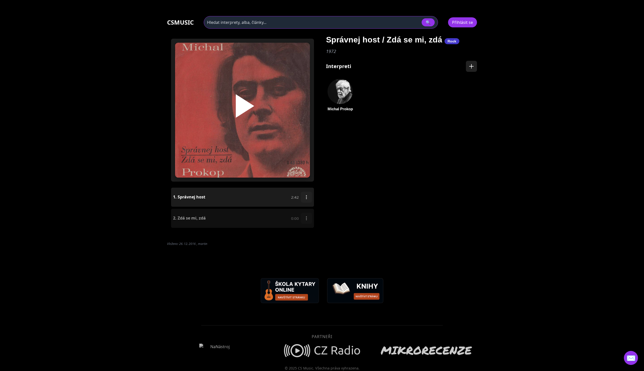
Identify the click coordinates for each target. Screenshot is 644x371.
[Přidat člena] (471, 66)
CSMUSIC (180, 22)
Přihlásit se (462, 22)
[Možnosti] (306, 197)
